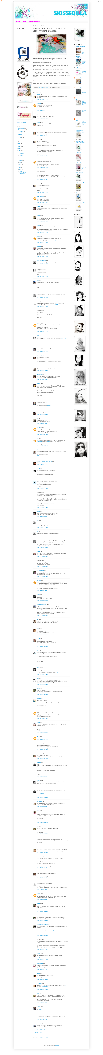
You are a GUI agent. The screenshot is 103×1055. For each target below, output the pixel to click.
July (20, 162)
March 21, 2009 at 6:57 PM (42, 576)
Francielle (39, 580)
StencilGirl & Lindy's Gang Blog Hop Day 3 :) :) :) (84, 71)
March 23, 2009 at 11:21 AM (42, 732)
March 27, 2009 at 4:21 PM (42, 889)
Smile (83, 132)
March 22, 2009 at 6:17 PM (42, 694)
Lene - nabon (39, 267)
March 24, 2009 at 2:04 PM (42, 776)
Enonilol (38, 667)
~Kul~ (83, 193)
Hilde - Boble (39, 355)
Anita (38, 1015)
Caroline (38, 551)
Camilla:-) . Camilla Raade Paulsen (44, 461)
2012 (19, 146)
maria (38, 736)
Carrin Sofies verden (80, 202)
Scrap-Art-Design (79, 172)
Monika (38, 449)
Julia (38, 915)
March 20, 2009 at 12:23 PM (42, 342)
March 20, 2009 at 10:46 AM (42, 192)
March (20, 169)
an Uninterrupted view (80, 67)
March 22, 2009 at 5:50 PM (42, 684)
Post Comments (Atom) (43, 1037)
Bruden (38, 225)
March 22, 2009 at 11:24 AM (42, 634)
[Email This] (53, 87)
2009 (19, 152)
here (54, 975)
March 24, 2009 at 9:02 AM (42, 758)
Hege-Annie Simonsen (41, 604)
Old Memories (58, 304)
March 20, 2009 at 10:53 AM (42, 221)
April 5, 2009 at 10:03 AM (42, 1019)
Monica (38, 215)
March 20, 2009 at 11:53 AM (42, 306)
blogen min (54, 930)
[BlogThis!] (54, 87)
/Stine (38, 678)
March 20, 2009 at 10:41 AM (42, 179)
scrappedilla (39, 910)
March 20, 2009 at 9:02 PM (42, 434)
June (20, 164)
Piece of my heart (79, 192)
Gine (38, 367)
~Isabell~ (39, 383)
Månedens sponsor (22, 129)
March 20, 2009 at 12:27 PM (42, 351)
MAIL (24, 21)
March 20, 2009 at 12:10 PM (42, 331)
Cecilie (38, 638)
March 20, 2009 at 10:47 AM (42, 202)
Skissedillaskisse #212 (84, 185)
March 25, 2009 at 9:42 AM (42, 822)
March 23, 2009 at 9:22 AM (42, 718)
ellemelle (39, 246)
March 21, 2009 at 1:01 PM (42, 507)
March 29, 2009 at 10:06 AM (42, 969)
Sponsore (20, 134)
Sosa (38, 301)
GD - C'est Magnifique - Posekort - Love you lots (84, 166)
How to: (18, 21)
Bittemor (39, 206)
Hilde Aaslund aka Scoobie (42, 924)
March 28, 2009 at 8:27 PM (42, 920)
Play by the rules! (34, 21)
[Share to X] (56, 87)
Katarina (38, 953)
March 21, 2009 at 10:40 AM (42, 464)
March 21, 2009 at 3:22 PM (42, 547)
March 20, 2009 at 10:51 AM (42, 211)
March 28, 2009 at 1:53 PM (42, 899)
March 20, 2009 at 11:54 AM (42, 319)
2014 (19, 143)
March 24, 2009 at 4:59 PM (42, 784)
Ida (57, 672)
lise (37, 520)
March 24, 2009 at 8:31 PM (42, 797)
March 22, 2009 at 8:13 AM (42, 624)
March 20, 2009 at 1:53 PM (42, 379)
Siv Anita (46, 768)
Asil (37, 438)
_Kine (38, 411)
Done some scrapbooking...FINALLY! (84, 102)
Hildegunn (39, 103)
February (21, 171)
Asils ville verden (79, 109)
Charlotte (39, 293)
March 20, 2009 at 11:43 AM (42, 289)
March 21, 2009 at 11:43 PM (42, 600)
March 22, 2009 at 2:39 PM (42, 663)
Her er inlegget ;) (40, 793)
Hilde (38, 826)
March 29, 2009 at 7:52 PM (42, 1002)
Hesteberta (39, 983)
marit (38, 619)
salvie (38, 993)
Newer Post (36, 1035)
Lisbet (38, 711)
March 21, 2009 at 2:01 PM (42, 535)
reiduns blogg (40, 871)
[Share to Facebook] (57, 87)
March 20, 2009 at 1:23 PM (42, 370)
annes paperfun (40, 196)
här (45, 338)
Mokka (38, 539)
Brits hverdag (79, 87)
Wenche (38, 323)
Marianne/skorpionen (41, 260)
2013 (19, 145)
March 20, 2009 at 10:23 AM (42, 99)
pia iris (38, 347)
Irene (38, 160)
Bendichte (39, 1023)
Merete (38, 236)
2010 (19, 150)
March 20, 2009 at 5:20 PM (42, 414)
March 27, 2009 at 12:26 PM (42, 867)
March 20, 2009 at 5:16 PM (42, 406)
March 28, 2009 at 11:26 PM (42, 959)
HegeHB (38, 1006)
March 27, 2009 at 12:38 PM (42, 877)
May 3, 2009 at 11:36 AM (42, 1029)
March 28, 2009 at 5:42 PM (42, 911)
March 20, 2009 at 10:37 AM (42, 135)
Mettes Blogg (78, 152)
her (65, 985)
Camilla (38, 401)
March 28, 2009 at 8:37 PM (42, 935)
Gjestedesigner (21, 128)
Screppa (38, 455)
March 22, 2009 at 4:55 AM (42, 615)
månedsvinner (21, 131)
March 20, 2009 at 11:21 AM (42, 276)
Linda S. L (39, 762)
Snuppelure (39, 374)
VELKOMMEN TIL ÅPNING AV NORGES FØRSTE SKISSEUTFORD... (23, 174)
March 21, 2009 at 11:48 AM (42, 488)
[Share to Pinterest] (58, 87)
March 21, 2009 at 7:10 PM (42, 590)
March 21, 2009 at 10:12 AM (42, 457)
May (20, 165)
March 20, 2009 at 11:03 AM (42, 256)
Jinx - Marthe (39, 801)
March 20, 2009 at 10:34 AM (42, 126)
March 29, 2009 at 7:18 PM (42, 989)
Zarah (38, 335)
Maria (38, 280)
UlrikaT (38, 780)
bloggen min (49, 405)
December (21, 153)
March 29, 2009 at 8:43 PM (42, 1011)
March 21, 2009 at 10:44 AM (42, 475)
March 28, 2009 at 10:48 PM (42, 949)
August (20, 160)
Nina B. (38, 480)
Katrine (40, 1009)
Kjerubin (38, 114)
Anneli (38, 594)
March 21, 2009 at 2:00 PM (42, 527)
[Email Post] (51, 87)
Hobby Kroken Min (80, 162)
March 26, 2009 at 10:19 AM (42, 843)
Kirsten (38, 122)
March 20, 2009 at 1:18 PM (42, 363)
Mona (48, 441)
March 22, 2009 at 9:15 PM (42, 707)
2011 (19, 148)
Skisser (19, 132)
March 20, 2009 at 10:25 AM (42, 110)
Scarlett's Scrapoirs (80, 77)
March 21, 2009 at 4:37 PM (42, 556)
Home (54, 1035)
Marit (38, 628)
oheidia (38, 903)
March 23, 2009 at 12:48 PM (42, 739)
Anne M (38, 468)
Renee (38, 139)
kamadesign (39, 957)
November (21, 155)
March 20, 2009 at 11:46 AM (42, 297)
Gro (37, 418)
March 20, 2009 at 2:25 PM (42, 396)
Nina (56, 240)
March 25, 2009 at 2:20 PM (42, 833)
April (20, 167)
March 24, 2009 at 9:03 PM (42, 806)
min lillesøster (45, 986)
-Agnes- (38, 973)
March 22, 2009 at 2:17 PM (42, 646)
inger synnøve (40, 963)
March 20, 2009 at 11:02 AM (42, 242)
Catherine (49, 933)
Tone (38, 881)
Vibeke (38, 94)
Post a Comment (38, 1032)
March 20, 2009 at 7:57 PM (42, 423)
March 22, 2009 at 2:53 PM (42, 674)
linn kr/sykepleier (40, 570)
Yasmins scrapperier (80, 46)
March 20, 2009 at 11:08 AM (42, 263)
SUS (19, 136)
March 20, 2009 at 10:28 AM (42, 118)
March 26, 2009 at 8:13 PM (42, 852)
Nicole (38, 810)
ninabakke (39, 698)
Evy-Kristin (39, 753)
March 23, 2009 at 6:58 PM (42, 749)
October (21, 157)
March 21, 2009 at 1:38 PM (42, 516)
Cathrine (38, 893)
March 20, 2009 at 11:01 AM (42, 232)
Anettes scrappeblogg (80, 182)
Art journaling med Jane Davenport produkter (84, 61)
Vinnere (19, 137)
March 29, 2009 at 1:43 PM (42, 979)
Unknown (39, 427)
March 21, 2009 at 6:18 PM (42, 566)
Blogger (57, 1045)
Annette (38, 722)
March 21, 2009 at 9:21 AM (42, 445)
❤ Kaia (38, 688)
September (21, 158)
